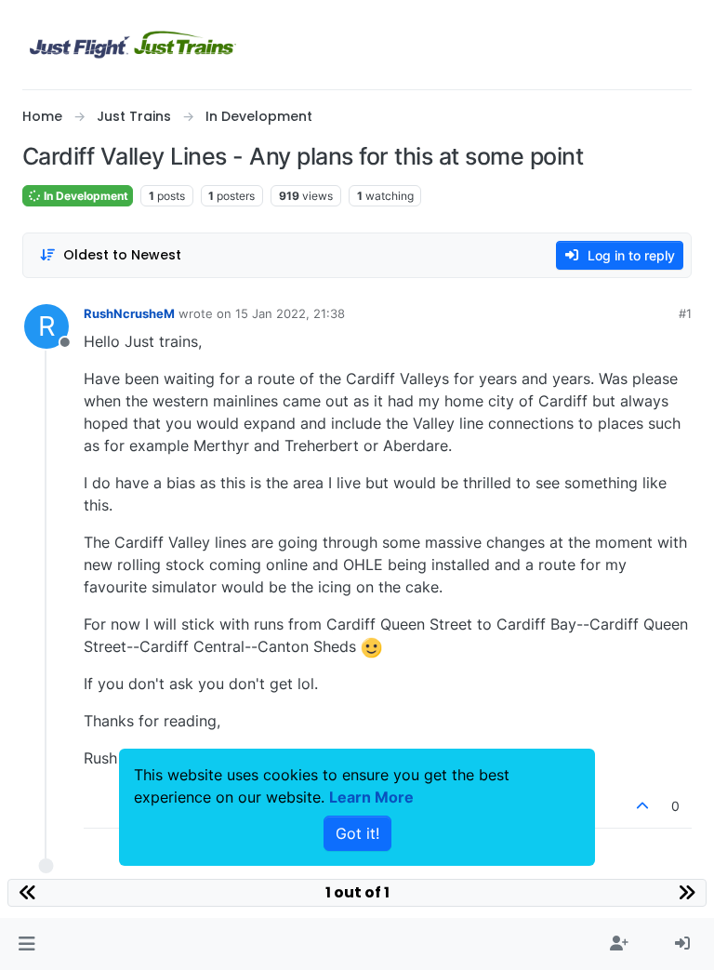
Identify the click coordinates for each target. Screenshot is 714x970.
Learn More (371, 797)
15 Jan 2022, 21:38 (290, 313)
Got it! (357, 833)
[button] (26, 944)
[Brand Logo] (133, 44)
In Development (84, 196)
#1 (685, 313)
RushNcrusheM (129, 313)
